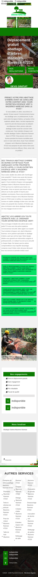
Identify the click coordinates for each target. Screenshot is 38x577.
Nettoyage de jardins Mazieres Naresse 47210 (31, 534)
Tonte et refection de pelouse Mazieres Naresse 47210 (7, 509)
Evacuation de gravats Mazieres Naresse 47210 (31, 494)
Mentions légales (30, 573)
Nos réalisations (16, 70)
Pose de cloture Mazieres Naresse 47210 (6, 523)
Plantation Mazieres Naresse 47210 (6, 495)
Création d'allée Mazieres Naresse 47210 (19, 513)
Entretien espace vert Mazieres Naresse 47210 (19, 527)
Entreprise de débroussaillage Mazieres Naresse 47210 (7, 484)
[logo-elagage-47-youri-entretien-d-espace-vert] (19, 11)
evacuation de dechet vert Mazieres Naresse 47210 (31, 520)
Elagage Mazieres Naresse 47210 (19, 490)
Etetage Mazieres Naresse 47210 (19, 501)
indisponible (8, 1)
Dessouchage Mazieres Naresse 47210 (31, 506)
